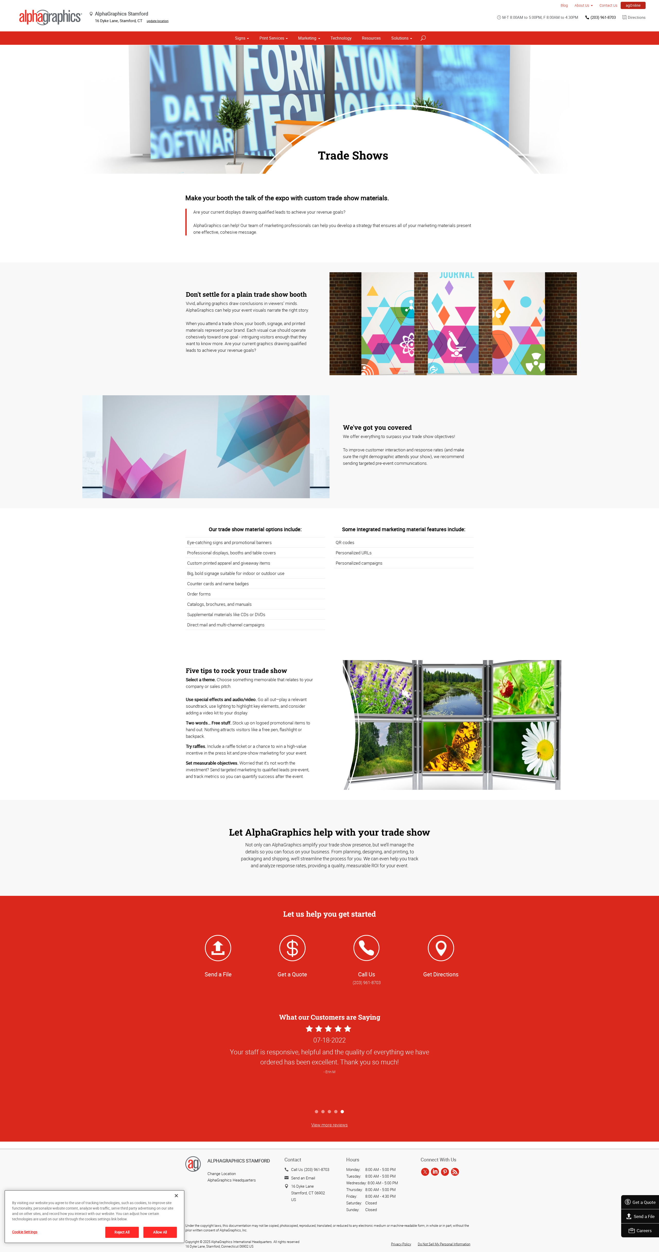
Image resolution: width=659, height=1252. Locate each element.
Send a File (644, 1216)
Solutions (400, 38)
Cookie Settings (24, 1231)
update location (158, 21)
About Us (582, 5)
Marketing (307, 38)
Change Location (221, 1173)
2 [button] (323, 1112)
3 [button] (330, 1112)
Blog (564, 5)
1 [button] (317, 1112)
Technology (341, 38)
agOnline (633, 5)
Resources (371, 38)
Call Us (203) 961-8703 (310, 1169)
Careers (644, 1230)
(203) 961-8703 (603, 17)
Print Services (271, 38)
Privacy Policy (401, 1244)
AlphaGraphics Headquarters (231, 1180)
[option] (329, 1065)
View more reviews (329, 1125)
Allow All (160, 1232)
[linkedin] (434, 1172)
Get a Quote (644, 1202)
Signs (240, 38)
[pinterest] (444, 1172)
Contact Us (608, 5)
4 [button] (336, 1112)
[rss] (454, 1172)
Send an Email (303, 1177)
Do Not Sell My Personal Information (444, 1244)
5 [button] (342, 1112)
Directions (637, 17)
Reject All (122, 1232)
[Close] (176, 1195)
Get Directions (440, 974)
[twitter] (425, 1172)
